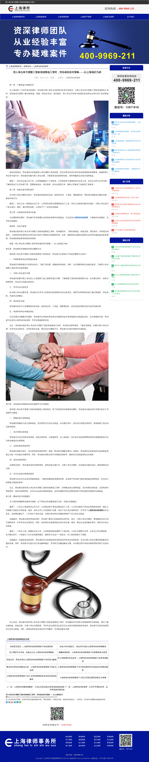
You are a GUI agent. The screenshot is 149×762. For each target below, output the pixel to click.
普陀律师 (69, 743)
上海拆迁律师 (108, 17)
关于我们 (130, 17)
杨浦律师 (82, 740)
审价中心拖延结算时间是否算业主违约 (126, 267)
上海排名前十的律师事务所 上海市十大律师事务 (126, 189)
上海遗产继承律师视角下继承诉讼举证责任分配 (126, 257)
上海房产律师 (85, 17)
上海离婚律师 (40, 17)
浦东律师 (82, 746)
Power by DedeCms (83, 758)
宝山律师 (110, 740)
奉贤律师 (110, 743)
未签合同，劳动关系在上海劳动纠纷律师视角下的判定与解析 (31, 660)
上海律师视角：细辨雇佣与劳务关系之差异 (126, 142)
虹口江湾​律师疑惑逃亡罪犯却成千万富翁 (126, 276)
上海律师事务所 (18, 17)
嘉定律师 (97, 737)
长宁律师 (69, 740)
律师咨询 (27, 66)
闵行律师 (97, 740)
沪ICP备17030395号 (106, 758)
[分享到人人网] (18, 702)
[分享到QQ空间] (9, 702)
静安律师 (69, 737)
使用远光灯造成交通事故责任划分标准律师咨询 (126, 206)
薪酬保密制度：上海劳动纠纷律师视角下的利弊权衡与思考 (83, 652)
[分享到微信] (20, 702)
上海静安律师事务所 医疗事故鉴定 (126, 214)
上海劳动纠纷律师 (40, 66)
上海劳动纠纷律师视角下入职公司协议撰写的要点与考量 (83, 678)
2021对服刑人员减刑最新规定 (124, 230)
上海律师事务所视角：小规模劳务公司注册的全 (126, 170)
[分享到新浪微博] (12, 702)
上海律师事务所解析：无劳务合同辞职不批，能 (126, 133)
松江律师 (97, 743)
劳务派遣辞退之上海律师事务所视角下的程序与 (126, 151)
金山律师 (97, 746)
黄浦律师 (82, 737)
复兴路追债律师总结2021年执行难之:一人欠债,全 (126, 292)
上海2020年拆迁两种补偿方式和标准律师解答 (126, 222)
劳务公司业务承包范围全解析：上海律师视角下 (126, 123)
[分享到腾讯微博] (15, 702)
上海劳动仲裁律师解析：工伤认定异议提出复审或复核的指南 (39, 687)
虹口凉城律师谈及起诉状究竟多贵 (125, 284)
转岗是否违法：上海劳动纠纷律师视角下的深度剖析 (31, 646)
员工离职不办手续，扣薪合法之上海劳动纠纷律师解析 (31, 652)
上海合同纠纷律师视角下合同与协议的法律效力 (126, 248)
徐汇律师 (69, 746)
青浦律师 (110, 737)
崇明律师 (110, 746)
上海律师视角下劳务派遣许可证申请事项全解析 (126, 161)
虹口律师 (82, 743)
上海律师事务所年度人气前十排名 (125, 197)
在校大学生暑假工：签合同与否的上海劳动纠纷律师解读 (83, 646)
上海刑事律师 (63, 17)
